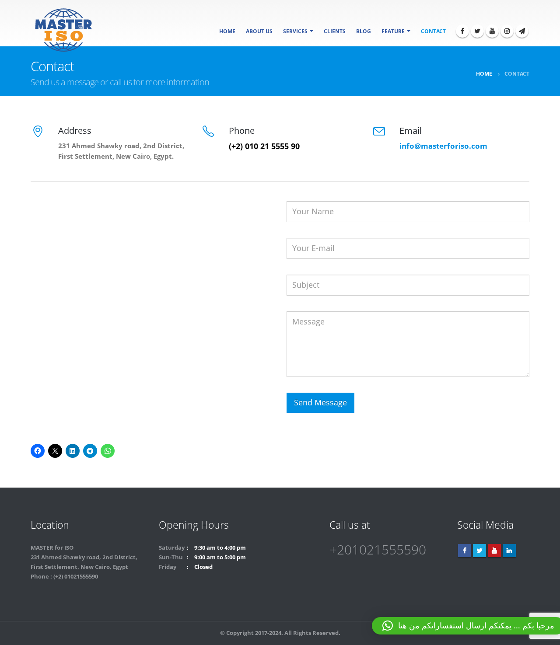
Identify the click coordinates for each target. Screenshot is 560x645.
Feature (393, 31)
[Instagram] (507, 31)
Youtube (494, 550)
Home (227, 31)
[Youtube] (492, 31)
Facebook (464, 550)
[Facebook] (462, 31)
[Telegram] (521, 31)
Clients (335, 31)
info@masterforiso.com (443, 146)
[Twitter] (477, 31)
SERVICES (295, 31)
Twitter (479, 550)
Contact (433, 31)
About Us (259, 31)
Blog (363, 31)
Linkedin (509, 550)
